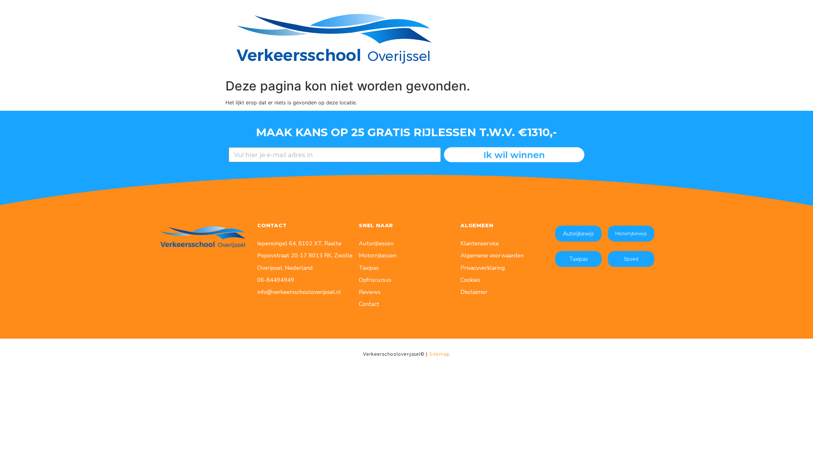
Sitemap (439, 354)
